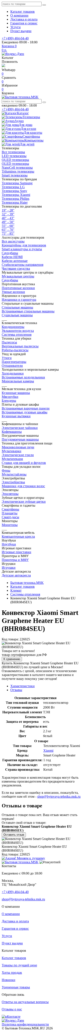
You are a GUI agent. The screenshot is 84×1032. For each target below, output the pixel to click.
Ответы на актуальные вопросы (25, 1002)
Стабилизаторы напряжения (22, 264)
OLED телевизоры (15, 163)
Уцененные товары (16, 987)
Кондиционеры (13, 327)
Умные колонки (13, 292)
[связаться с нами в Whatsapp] (3, 66)
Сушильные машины (17, 315)
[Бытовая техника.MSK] (20, 862)
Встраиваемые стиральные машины (28, 311)
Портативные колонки (18, 288)
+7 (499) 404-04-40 (15, 38)
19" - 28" (8, 210)
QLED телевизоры (15, 160)
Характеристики (22, 686)
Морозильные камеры (18, 381)
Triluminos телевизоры (18, 171)
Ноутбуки (9, 544)
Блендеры (9, 400)
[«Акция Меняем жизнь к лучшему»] (23, 858)
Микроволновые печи (18, 447)
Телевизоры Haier (15, 202)
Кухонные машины (16, 393)
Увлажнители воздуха (18, 330)
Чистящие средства (16, 268)
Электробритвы (13, 482)
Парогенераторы (14, 362)
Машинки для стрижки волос (23, 486)
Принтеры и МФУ (15, 560)
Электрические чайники (20, 428)
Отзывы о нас (12, 1009)
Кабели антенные (15, 261)
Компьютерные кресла (18, 536)
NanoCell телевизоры (17, 167)
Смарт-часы (10, 517)
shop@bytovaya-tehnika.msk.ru (59, 796)
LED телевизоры (14, 156)
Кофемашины (12, 431)
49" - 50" (8, 222)
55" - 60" (8, 226)
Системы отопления (16, 334)
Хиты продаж (12, 972)
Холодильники (13, 373)
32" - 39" (8, 214)
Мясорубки (10, 397)
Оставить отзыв (13, 834)
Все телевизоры (13, 152)
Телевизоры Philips (15, 198)
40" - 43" (8, 218)
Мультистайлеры (14, 474)
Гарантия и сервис (23, 23)
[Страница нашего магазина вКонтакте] (11, 1016)
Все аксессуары (13, 241)
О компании (19, 15)
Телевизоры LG (13, 187)
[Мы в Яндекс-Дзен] (13, 54)
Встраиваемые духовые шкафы (24, 412)
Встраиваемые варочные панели (26, 408)
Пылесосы (9, 342)
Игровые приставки (16, 552)
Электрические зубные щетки (24, 501)
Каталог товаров (22, 11)
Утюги (7, 358)
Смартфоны (10, 509)
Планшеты (9, 513)
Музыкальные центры (18, 276)
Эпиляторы (10, 494)
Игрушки (9, 567)
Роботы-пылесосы (15, 350)
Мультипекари (12, 459)
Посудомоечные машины (20, 439)
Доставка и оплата (23, 19)
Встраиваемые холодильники (23, 377)
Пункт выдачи (20, 31)
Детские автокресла (16, 575)
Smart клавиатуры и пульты (22, 249)
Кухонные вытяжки (16, 416)
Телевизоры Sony (14, 191)
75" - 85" (8, 233)
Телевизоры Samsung (17, 183)
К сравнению (11, 659)
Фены (6, 470)
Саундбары (10, 253)
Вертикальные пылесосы (20, 346)
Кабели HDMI (12, 257)
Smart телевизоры (15, 175)
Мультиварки (11, 451)
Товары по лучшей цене (19, 965)
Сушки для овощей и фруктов (24, 463)
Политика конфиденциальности (25, 1024)
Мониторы (10, 525)
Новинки (8, 980)
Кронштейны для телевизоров (24, 245)
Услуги (15, 27)
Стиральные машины (17, 307)
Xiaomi (48, 750)
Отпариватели (12, 365)
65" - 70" (8, 230)
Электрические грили (18, 455)
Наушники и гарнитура (19, 299)
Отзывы (16, 690)
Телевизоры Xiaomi (16, 195)
